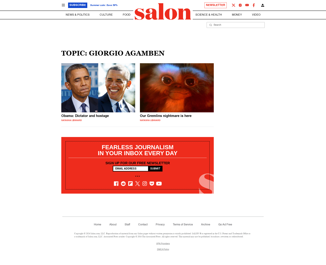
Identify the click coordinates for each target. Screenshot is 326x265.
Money (237, 15)
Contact (143, 224)
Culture (106, 15)
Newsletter (215, 5)
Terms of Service (183, 224)
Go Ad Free (225, 224)
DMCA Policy (163, 250)
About (112, 224)
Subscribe (77, 5)
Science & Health (208, 15)
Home (97, 224)
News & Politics (78, 15)
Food (127, 15)
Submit (155, 168)
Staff (127, 224)
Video (256, 15)
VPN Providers (163, 244)
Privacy (160, 224)
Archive (205, 224)
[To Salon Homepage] (163, 11)
